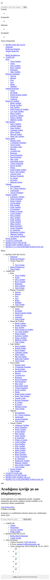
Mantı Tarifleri (15, 113)
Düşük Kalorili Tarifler (18, 95)
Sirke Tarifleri (15, 72)
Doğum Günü (15, 141)
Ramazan (13, 153)
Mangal (13, 78)
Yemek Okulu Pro (12, 51)
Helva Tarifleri (15, 124)
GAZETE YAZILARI (14, 240)
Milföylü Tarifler (16, 120)
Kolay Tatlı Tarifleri (17, 172)
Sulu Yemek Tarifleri (17, 236)
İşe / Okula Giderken (18, 188)
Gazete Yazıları (15, 538)
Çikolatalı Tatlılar (16, 130)
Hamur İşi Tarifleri (12, 101)
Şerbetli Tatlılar (15, 126)
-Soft (15, 577)
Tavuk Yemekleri (16, 228)
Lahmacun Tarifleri (17, 197)
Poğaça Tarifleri (16, 118)
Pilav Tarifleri (15, 218)
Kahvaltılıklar (15, 186)
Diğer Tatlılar (15, 132)
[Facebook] (17, 567)
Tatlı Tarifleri (10, 122)
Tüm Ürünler (20, 265)
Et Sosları (13, 180)
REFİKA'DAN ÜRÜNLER (16, 243)
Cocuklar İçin (15, 151)
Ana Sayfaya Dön (7, 507)
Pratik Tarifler (15, 532)
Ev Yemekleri (15, 230)
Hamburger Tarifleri (17, 232)
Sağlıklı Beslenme (12, 89)
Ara (25, 7)
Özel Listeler (10, 138)
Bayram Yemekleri (17, 176)
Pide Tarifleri (15, 205)
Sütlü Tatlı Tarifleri (17, 136)
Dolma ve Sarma (16, 211)
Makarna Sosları (16, 182)
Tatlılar (12, 525)
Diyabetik (13, 93)
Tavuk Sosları (15, 145)
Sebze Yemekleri (16, 199)
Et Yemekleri (15, 209)
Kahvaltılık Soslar (16, 161)
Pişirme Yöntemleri (13, 74)
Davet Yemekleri (16, 155)
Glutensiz (13, 99)
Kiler (7, 59)
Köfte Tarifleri (15, 220)
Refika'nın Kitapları (13, 49)
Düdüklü (13, 86)
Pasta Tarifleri (15, 128)
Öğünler (9, 184)
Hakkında (9, 47)
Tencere (13, 76)
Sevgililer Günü (16, 147)
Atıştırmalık (14, 191)
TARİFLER (10, 57)
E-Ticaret (19, 577)
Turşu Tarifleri (15, 61)
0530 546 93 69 (30, 542)
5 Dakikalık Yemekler (18, 143)
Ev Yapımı (14, 178)
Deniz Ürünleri (15, 201)
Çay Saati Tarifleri (17, 111)
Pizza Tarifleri (15, 216)
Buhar (12, 84)
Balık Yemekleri (16, 226)
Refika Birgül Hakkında (19, 536)
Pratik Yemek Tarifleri (18, 170)
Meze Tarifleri (15, 224)
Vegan (12, 91)
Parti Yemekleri (15, 157)
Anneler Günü (15, 174)
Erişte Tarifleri (15, 207)
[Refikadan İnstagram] (17, 562)
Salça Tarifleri (15, 66)
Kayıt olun (27, 519)
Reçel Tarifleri (15, 68)
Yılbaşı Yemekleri (16, 163)
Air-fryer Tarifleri (16, 530)
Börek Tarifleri (15, 103)
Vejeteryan (14, 97)
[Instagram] (17, 556)
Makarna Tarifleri (16, 234)
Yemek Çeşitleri (11, 195)
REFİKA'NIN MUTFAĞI (15, 45)
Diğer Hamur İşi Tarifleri (19, 109)
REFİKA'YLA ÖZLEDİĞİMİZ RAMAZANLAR (24, 247)
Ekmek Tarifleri (16, 105)
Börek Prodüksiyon (13, 55)
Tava (12, 82)
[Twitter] (17, 572)
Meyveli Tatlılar (16, 134)
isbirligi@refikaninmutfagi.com (28, 544)
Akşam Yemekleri (16, 193)
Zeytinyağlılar (15, 203)
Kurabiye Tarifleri (16, 116)
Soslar (12, 64)
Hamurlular (14, 528)
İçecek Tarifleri (15, 166)
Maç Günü (14, 159)
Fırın (12, 80)
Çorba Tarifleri (15, 213)
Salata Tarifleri (15, 222)
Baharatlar (14, 70)
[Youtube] (17, 551)
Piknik (12, 168)
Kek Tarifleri (15, 107)
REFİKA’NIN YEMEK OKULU (18, 245)
